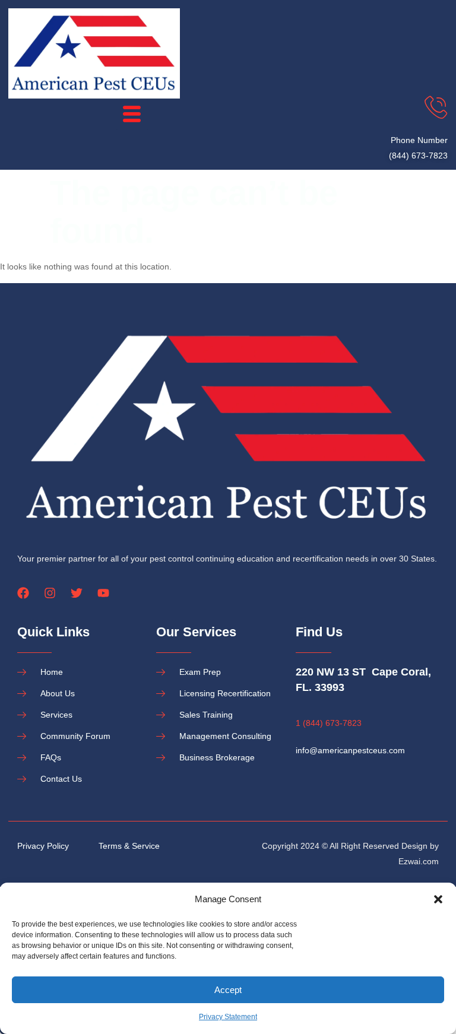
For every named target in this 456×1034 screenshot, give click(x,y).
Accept (228, 990)
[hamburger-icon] (132, 114)
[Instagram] (50, 593)
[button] (438, 899)
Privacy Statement (228, 1017)
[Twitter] (77, 593)
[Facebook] (23, 593)
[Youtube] (103, 593)
